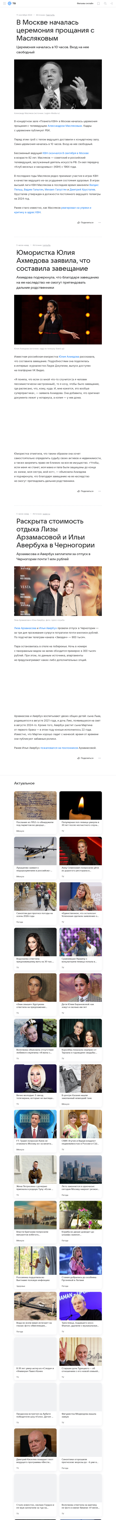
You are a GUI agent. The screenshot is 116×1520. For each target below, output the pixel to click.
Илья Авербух (48, 628)
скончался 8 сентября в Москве (69, 153)
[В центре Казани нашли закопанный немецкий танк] (80, 1085)
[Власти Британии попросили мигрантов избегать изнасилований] (35, 1222)
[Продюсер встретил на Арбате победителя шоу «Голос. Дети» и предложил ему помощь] (35, 1404)
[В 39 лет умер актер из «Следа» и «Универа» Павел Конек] (35, 1358)
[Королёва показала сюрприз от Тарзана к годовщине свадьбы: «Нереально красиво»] (80, 1040)
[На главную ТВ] (13, 3)
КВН (45, 153)
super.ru (46, 514)
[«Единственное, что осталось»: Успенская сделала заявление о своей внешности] (80, 903)
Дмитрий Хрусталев (82, 189)
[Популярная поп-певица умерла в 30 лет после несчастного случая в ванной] (80, 812)
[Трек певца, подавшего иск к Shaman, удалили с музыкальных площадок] (80, 1313)
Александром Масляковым (65, 125)
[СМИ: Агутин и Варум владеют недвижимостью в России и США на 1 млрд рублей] (80, 1131)
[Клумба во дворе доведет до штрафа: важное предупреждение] (80, 1222)
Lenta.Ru (47, 245)
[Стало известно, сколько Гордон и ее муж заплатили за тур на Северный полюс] (35, 1495)
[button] (58, 84)
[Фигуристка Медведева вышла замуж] (80, 1404)
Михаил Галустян (56, 189)
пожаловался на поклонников (59, 747)
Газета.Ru (50, 15)
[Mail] (9, 3)
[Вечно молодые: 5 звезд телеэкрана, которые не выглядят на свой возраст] (35, 1085)
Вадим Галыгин (33, 189)
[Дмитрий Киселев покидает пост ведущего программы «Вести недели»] (35, 1449)
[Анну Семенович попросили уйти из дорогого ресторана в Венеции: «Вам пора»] (80, 858)
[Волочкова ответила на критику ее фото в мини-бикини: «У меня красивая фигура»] (80, 1495)
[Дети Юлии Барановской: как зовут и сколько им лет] (80, 994)
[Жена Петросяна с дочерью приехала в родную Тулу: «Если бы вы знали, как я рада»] (35, 1176)
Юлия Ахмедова (69, 356)
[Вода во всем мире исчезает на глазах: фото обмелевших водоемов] (35, 1313)
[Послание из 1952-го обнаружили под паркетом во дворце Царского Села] (35, 812)
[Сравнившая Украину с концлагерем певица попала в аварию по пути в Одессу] (80, 949)
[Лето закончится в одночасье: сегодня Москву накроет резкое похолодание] (80, 1176)
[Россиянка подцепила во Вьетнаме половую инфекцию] (35, 1267)
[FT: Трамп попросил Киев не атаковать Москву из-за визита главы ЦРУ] (35, 1131)
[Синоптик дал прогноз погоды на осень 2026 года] (35, 903)
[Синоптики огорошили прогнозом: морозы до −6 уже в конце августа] (80, 1449)
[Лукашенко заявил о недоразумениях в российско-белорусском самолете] (35, 858)
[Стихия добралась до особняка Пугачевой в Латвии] (80, 1267)
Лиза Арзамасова (25, 628)
